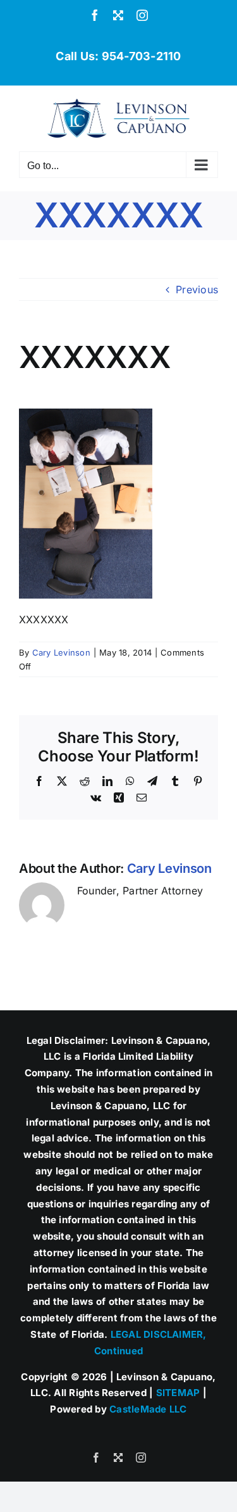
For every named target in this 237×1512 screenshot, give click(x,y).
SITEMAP (178, 1393)
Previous (197, 289)
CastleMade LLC (147, 1409)
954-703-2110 (141, 56)
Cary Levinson (61, 652)
